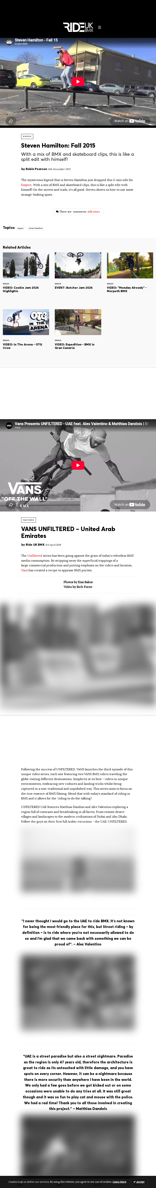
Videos (27, 136)
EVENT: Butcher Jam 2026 (78, 277)
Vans (24, 570)
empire (20, 228)
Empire (26, 185)
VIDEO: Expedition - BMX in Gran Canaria (78, 334)
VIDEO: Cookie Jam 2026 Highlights (26, 277)
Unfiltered (35, 556)
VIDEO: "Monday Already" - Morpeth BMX (130, 277)
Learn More (119, 1181)
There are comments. (79, 211)
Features (28, 520)
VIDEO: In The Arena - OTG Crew (26, 334)
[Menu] (100, 27)
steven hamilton (36, 228)
